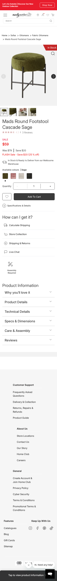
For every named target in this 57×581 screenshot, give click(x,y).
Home (4, 35)
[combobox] (28, 21)
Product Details (16, 302)
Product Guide (21, 417)
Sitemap (8, 546)
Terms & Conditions (24, 500)
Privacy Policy (20, 488)
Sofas (13, 35)
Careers (21, 460)
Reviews (11, 340)
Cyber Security (21, 494)
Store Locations (25, 435)
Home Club (23, 454)
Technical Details (17, 311)
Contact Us (23, 441)
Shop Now (47, 5)
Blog (6, 534)
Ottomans (24, 35)
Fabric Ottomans (40, 35)
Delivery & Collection (24, 401)
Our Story (22, 448)
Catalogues (10, 528)
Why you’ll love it (17, 292)
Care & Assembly (17, 331)
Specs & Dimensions (20, 321)
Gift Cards (9, 540)
